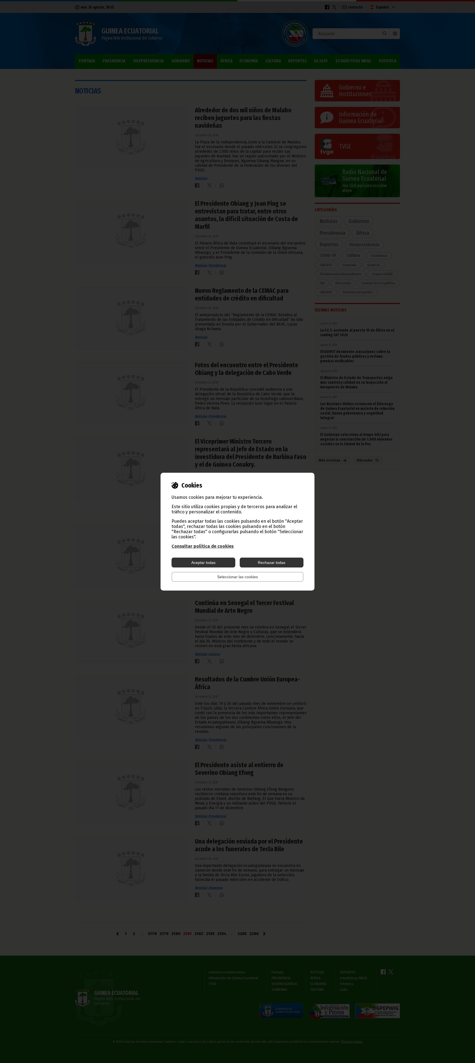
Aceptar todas (203, 562)
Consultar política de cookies (203, 546)
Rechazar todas (271, 562)
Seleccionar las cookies (237, 577)
